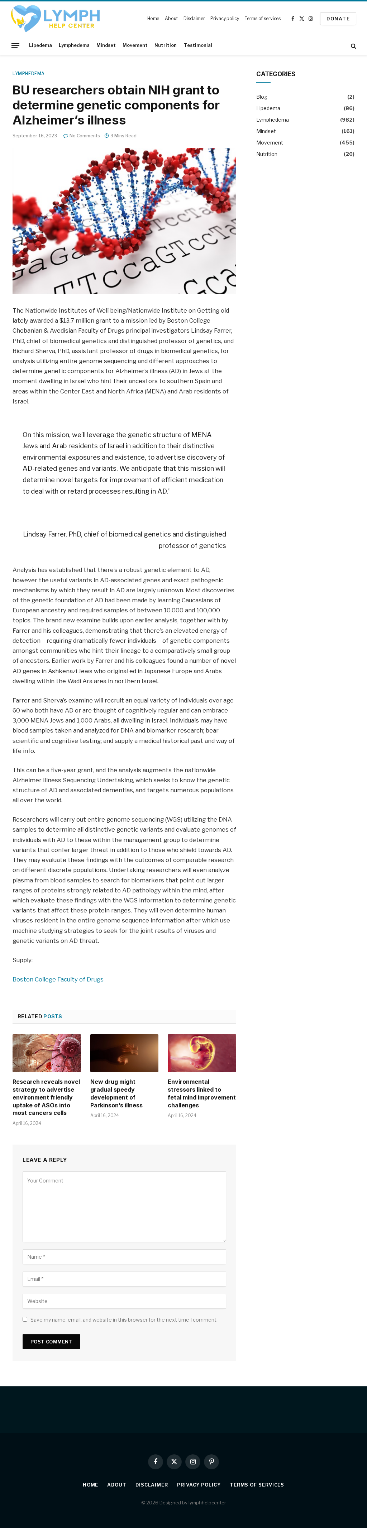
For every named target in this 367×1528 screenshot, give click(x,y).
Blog (261, 97)
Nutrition (165, 45)
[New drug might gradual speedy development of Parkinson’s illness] (124, 1053)
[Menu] (15, 45)
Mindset (106, 45)
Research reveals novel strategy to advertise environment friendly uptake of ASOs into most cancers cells (46, 1097)
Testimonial (198, 45)
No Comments (85, 135)
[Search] (352, 46)
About (171, 18)
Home (153, 18)
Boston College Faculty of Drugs (58, 979)
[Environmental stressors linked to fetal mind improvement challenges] (202, 1053)
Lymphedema (74, 45)
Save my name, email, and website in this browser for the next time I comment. (124, 1320)
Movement (135, 45)
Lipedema (40, 45)
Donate (338, 18)
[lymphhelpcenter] (55, 18)
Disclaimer (194, 18)
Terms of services (262, 18)
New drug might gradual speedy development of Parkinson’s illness (116, 1093)
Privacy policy (224, 18)
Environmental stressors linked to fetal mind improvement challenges (202, 1093)
